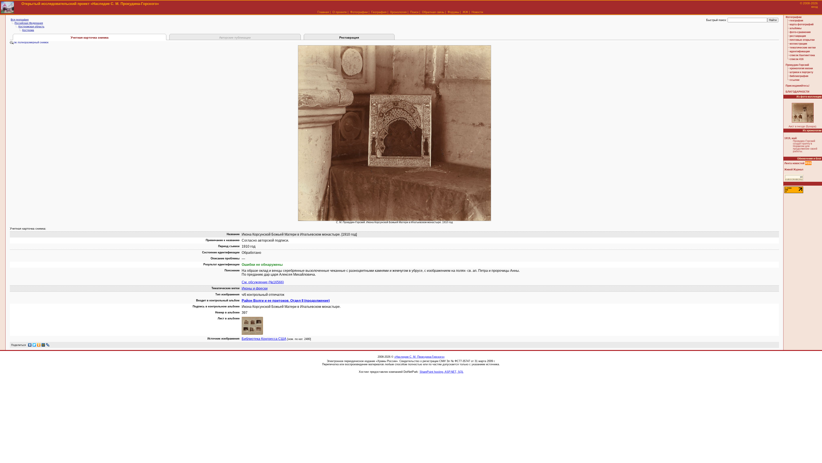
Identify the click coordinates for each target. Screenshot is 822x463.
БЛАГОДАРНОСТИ (797, 91)
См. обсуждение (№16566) (263, 282)
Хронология (398, 12)
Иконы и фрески (255, 288)
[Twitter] (34, 345)
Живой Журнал (793, 169)
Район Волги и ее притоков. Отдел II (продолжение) (286, 300)
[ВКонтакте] (30, 345)
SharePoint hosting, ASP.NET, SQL (441, 371)
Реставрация (349, 37)
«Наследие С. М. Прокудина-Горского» (419, 356)
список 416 (797, 59)
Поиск (414, 12)
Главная (323, 12)
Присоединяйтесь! (797, 85)
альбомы (795, 28)
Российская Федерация (29, 23)
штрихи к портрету (801, 72)
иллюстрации (798, 43)
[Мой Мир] (43, 345)
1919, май (790, 138)
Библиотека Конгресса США (264, 339)
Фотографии (359, 12)
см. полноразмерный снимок (30, 42)
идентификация (800, 51)
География (379, 12)
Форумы (453, 12)
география (796, 20)
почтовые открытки (802, 40)
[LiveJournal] (48, 345)
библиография (799, 76)
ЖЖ (465, 12)
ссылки (794, 80)
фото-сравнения (800, 32)
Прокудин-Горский (797, 65)
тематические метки (803, 47)
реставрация (798, 36)
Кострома (28, 30)
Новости (477, 12)
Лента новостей (794, 163)
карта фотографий (801, 24)
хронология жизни (801, 68)
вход (814, 6)
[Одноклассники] (39, 345)
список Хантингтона (802, 55)
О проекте (339, 12)
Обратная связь (433, 12)
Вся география (20, 19)
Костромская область (31, 26)
